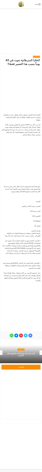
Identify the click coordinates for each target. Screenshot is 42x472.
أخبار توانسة (36, 56)
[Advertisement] (21, 31)
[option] (21, 352)
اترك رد (21, 367)
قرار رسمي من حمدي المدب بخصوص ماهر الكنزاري (21, 354)
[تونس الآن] (21, 4)
